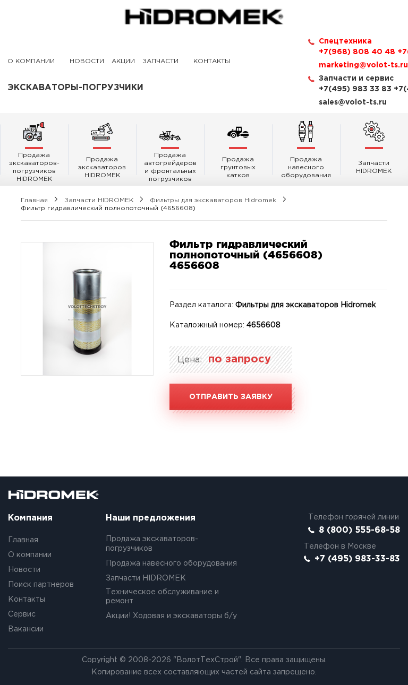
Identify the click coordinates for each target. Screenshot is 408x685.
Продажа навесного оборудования (171, 563)
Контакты (211, 61)
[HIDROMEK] (204, 16)
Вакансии (26, 629)
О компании (31, 61)
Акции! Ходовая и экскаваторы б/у (171, 616)
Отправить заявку (231, 397)
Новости (87, 61)
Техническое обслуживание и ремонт (162, 597)
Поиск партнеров (41, 585)
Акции (123, 61)
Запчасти (160, 61)
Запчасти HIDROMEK (98, 200)
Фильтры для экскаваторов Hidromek (213, 200)
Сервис (22, 614)
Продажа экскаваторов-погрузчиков (152, 544)
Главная (34, 200)
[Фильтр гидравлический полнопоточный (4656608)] (87, 308)
